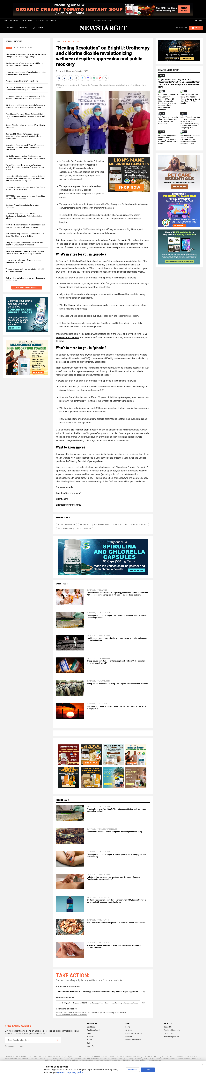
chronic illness (108, 85)
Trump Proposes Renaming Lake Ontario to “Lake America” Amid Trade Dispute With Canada (25, 97)
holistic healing (121, 85)
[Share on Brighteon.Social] (59, 78)
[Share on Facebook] (71, 78)
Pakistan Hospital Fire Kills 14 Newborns (22, 81)
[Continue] (58, 1040)
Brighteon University (66, 240)
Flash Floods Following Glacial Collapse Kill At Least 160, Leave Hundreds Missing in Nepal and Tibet (25, 116)
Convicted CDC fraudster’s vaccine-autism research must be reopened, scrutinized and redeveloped (23, 136)
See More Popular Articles (27, 288)
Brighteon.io (92, 1027)
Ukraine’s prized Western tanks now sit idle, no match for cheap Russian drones (24, 64)
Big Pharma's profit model (83, 429)
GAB (89, 1043)
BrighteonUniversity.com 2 (69, 504)
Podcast (128, 1037)
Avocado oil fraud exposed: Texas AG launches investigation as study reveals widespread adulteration (25, 147)
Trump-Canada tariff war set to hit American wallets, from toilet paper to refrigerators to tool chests (25, 167)
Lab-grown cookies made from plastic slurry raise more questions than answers (26, 73)
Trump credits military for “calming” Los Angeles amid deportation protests (117, 684)
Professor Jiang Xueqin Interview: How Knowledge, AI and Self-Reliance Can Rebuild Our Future (168, 140)
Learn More (132, 1070)
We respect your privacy (14, 1046)
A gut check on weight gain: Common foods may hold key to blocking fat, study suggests (25, 226)
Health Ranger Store (171, 1037)
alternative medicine (69, 85)
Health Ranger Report (168, 70)
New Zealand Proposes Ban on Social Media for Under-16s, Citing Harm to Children (25, 235)
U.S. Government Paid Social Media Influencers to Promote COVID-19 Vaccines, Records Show (25, 106)
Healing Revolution (119, 240)
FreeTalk (90, 1037)
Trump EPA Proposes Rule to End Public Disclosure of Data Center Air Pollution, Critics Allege (24, 216)
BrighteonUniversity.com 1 (69, 493)
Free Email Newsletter (172, 1030)
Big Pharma (82, 85)
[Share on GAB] (94, 78)
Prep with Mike (27, 20)
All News (128, 1030)
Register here (116, 244)
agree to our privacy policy (70, 1072)
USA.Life (90, 1046)
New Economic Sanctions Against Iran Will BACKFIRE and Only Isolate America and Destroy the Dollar (190, 140)
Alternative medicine (71, 41)
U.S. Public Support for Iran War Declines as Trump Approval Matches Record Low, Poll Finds (25, 157)
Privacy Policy (169, 1033)
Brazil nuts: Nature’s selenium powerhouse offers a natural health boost (116, 923)
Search (200, 20)
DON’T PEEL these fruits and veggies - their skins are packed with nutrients (25, 197)
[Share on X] (77, 78)
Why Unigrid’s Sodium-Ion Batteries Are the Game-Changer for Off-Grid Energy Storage (26, 55)
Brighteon (14, 20)
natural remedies (84, 529)
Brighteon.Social (93, 1030)
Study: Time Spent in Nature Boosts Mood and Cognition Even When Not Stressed (24, 244)
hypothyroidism (134, 85)
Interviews (39, 20)
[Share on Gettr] (100, 78)
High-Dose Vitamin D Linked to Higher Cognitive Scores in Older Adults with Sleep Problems (25, 252)
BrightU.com (62, 499)
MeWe (89, 1040)
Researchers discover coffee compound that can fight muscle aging (114, 832)
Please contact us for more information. (71, 1015)
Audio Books (51, 20)
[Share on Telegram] (82, 78)
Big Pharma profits (95, 85)
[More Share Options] (106, 78)
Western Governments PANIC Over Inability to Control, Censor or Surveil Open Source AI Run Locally (190, 99)
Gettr (89, 1033)
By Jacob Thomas (65, 71)
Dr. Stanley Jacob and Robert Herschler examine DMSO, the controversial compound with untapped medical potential (116, 901)
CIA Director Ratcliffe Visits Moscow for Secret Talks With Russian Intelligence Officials (24, 88)
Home (5, 20)
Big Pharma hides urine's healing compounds (86, 305)
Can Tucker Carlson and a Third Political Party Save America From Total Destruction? (168, 120)
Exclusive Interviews (133, 1040)
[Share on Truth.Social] (88, 78)
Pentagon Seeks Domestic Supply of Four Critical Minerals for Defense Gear (25, 188)
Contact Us (168, 1027)
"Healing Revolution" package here (86, 461)
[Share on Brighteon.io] (65, 78)
